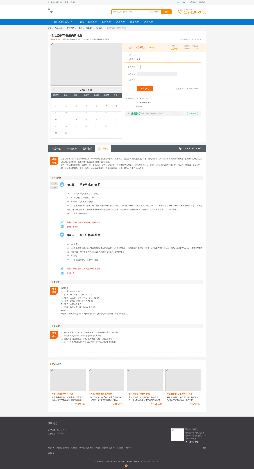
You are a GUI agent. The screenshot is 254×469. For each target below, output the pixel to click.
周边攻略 (112, 448)
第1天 (54, 184)
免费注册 (72, 2)
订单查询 (192, 2)
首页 (82, 22)
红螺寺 (89, 28)
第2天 (54, 188)
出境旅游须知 (185, 39)
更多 (204, 448)
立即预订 (145, 88)
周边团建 (89, 448)
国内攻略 (105, 448)
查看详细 (139, 107)
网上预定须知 (196, 39)
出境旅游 (92, 22)
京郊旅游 (120, 22)
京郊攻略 (120, 448)
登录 (66, 2)
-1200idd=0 (155, 12)
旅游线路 (58, 28)
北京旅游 (134, 22)
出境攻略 (97, 448)
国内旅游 (106, 22)
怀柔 (80, 28)
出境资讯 (128, 448)
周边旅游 (148, 22)
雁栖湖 (99, 28)
